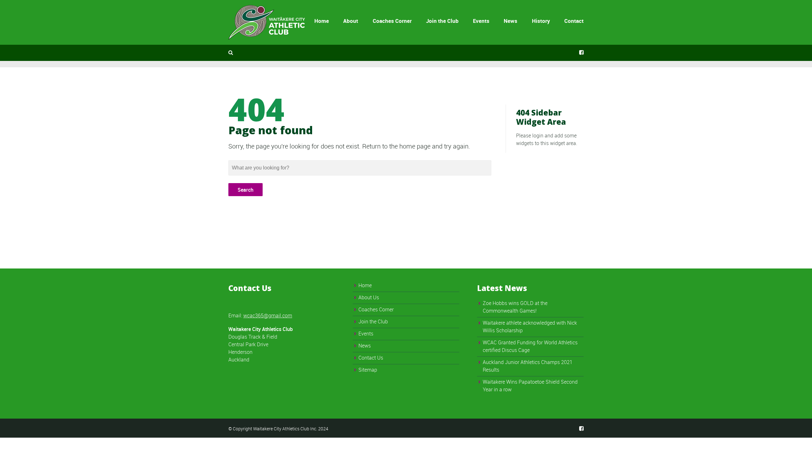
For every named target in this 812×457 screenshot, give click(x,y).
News (510, 20)
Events (481, 20)
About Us (368, 297)
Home (321, 20)
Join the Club (442, 20)
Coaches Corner (392, 20)
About (350, 20)
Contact (574, 20)
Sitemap (367, 369)
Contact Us (370, 357)
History (541, 20)
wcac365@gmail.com (267, 315)
